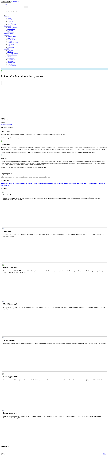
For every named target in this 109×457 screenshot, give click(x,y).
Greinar (9, 19)
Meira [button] (104, 454)
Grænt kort (10, 30)
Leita (5, 4)
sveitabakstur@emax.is (7, 124)
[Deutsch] (11, 11)
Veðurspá (10, 23)
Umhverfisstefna (11, 65)
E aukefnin (10, 50)
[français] (16, 11)
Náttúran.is (15, 1)
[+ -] (54, 97)
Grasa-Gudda (11, 39)
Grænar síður (11, 29)
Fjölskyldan (10, 38)
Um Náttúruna (8, 56)
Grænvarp (10, 21)
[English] (9, 11)
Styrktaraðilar (11, 62)
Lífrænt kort (10, 32)
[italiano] (14, 11)
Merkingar (10, 52)
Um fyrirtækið (11, 64)
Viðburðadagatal (11, 24)
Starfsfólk (10, 61)
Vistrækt (9, 46)
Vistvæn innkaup (12, 55)
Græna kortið (7, 26)
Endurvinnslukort (8, 33)
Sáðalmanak (10, 44)
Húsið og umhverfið (12, 42)
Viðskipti (6, 49)
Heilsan (9, 41)
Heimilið (6, 35)
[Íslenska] (6, 11)
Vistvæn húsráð (11, 47)
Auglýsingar (10, 58)
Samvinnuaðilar (11, 59)
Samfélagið (7, 16)
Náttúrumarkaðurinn (12, 53)
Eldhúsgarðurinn (11, 36)
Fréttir (9, 18)
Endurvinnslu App (12, 27)
